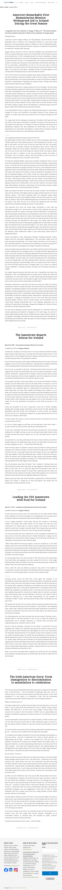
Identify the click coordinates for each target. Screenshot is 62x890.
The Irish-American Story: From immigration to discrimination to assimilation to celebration (31, 679)
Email (43, 847)
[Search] (56, 2)
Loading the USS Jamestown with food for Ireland (31, 498)
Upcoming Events (27, 849)
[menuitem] (21, 2)
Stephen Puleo (32, 327)
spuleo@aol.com (15, 865)
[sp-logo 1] (13, 2)
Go (50, 873)
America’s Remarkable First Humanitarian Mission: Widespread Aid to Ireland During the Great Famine (31, 19)
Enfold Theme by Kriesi (21, 887)
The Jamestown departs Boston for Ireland (31, 336)
